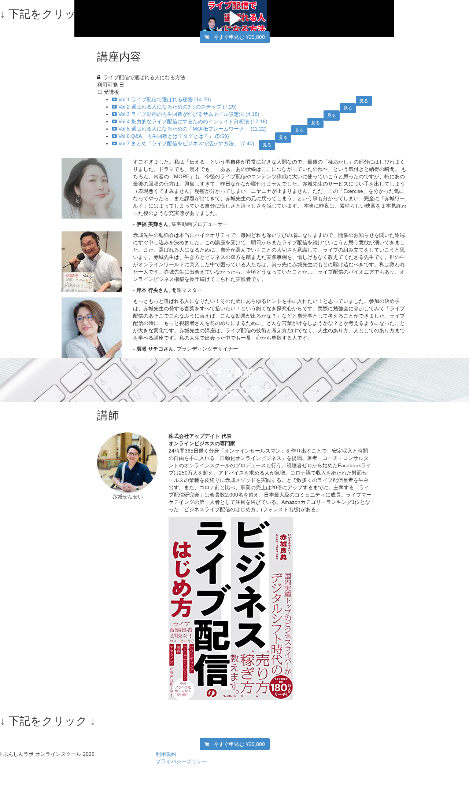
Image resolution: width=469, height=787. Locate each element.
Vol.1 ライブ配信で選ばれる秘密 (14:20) (164, 99)
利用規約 (166, 754)
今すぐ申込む (237, 37)
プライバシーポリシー (181, 761)
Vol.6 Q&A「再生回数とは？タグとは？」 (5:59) (173, 136)
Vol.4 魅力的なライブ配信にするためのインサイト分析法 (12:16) (192, 121)
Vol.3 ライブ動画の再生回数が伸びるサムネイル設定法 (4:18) (188, 114)
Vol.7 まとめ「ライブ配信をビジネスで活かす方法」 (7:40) (186, 143)
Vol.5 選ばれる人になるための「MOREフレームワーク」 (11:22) (192, 129)
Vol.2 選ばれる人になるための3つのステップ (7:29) (177, 107)
